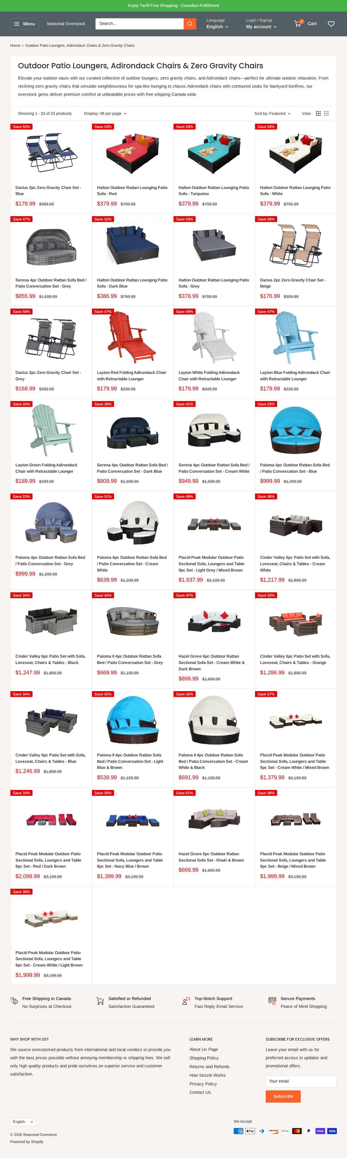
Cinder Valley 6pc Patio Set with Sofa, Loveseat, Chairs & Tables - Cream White (295, 563)
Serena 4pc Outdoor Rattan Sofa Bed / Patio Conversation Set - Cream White (214, 468)
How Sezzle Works (208, 1075)
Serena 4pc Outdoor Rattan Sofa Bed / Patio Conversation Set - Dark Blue (132, 468)
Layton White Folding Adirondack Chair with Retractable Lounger (209, 375)
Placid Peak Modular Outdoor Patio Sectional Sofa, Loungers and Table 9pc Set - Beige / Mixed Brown (293, 860)
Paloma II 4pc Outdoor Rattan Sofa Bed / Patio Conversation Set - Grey (130, 659)
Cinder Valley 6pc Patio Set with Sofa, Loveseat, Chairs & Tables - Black (50, 659)
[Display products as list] (326, 113)
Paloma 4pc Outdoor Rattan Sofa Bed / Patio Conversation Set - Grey (50, 560)
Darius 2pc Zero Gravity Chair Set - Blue (48, 190)
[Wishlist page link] (331, 24)
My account (259, 26)
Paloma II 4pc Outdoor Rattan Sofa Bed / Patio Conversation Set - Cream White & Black (213, 761)
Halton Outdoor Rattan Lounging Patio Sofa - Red (132, 190)
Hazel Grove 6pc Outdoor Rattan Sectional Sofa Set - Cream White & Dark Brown (212, 662)
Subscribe (283, 1096)
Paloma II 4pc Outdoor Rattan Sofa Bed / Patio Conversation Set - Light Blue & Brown (130, 761)
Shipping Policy (204, 1058)
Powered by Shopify (26, 1141)
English (19, 1122)
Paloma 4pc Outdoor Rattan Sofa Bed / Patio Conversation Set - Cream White (132, 563)
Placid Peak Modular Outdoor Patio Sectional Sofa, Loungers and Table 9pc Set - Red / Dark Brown (48, 860)
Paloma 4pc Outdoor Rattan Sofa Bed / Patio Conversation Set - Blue (295, 468)
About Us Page (204, 1049)
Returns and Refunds (210, 1066)
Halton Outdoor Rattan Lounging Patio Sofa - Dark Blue (132, 283)
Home (15, 45)
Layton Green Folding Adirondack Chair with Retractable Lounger (46, 468)
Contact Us (200, 1092)
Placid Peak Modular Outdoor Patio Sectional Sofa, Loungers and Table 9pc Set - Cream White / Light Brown (49, 958)
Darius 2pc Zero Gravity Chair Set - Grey (48, 375)
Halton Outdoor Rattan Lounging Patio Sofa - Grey (214, 283)
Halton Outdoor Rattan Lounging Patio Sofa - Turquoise (214, 190)
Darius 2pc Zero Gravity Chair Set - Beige (293, 283)
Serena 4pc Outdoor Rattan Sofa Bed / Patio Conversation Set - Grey (50, 283)
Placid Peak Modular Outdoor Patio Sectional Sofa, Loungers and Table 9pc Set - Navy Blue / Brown (130, 860)
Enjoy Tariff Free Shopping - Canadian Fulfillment (173, 5)
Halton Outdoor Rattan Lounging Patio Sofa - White (295, 190)
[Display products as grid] (318, 113)
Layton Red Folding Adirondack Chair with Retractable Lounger (131, 375)
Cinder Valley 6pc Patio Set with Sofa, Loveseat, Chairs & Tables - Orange (295, 659)
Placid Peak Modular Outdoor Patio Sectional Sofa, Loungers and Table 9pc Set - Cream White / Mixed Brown (294, 761)
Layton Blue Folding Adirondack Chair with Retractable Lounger (295, 375)
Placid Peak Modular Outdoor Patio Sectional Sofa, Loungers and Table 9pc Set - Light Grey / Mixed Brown (211, 563)
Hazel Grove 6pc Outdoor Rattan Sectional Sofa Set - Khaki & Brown (211, 857)
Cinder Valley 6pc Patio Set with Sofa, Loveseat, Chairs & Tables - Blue (50, 758)
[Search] (190, 23)
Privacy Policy (203, 1084)
